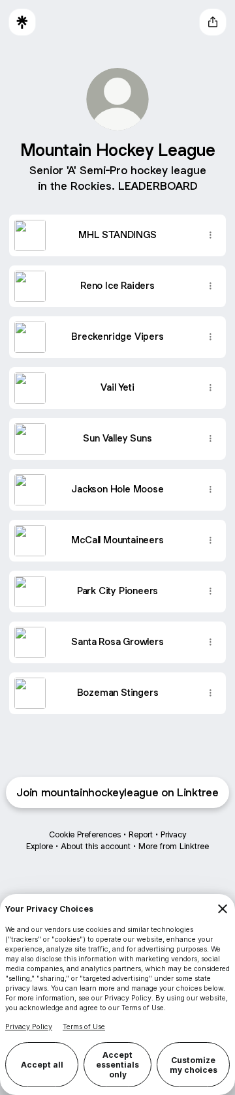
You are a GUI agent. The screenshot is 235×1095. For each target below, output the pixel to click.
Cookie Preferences (85, 834)
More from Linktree (173, 846)
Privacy (173, 834)
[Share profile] (213, 22)
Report (141, 834)
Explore (39, 846)
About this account (96, 846)
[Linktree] (22, 22)
